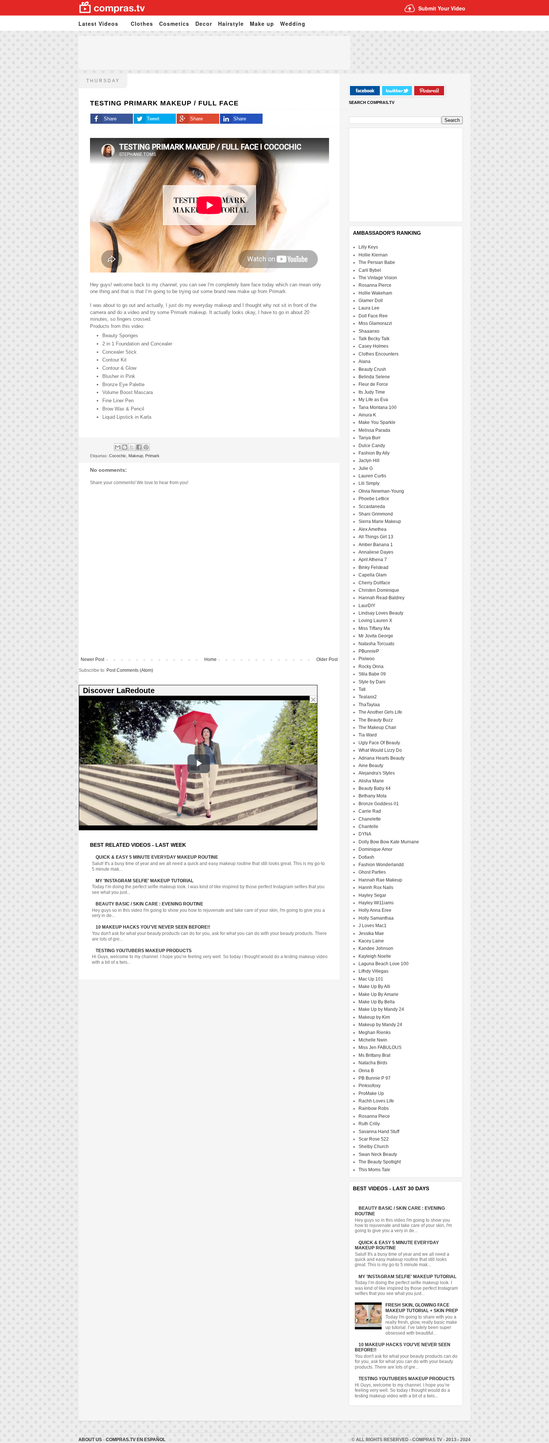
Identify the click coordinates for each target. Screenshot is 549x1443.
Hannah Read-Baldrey (381, 597)
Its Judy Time (372, 392)
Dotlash (366, 857)
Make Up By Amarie (378, 994)
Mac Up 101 (371, 979)
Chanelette (370, 819)
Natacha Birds (373, 1062)
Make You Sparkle (377, 422)
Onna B (366, 1070)
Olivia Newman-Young (381, 491)
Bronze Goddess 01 (379, 803)
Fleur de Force (373, 384)
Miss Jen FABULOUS (380, 1047)
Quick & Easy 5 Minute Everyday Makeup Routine (157, 857)
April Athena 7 (373, 559)
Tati (362, 689)
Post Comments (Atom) (129, 670)
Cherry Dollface (374, 582)
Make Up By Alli (374, 986)
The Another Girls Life (380, 712)
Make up (262, 23)
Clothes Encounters (378, 354)
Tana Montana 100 (378, 407)
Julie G (366, 468)
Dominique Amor (376, 849)
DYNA (365, 834)
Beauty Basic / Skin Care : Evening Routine (149, 904)
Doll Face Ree (373, 316)
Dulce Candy (372, 445)
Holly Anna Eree (375, 910)
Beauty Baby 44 (375, 788)
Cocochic (117, 455)
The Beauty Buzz (376, 720)
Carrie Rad (370, 811)
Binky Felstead (373, 567)
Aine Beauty (371, 765)
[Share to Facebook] (139, 447)
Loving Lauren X (375, 620)
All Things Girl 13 (376, 536)
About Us (90, 1439)
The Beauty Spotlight (380, 1161)
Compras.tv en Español (135, 1439)
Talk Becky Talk (374, 338)
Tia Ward (368, 735)
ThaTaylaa (369, 704)
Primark (152, 455)
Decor (203, 23)
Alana (364, 361)
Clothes (142, 23)
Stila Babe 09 (372, 674)
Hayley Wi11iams (376, 902)
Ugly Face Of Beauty (379, 742)
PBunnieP (369, 651)
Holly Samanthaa (376, 918)
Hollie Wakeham (375, 293)
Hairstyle (231, 23)
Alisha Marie (371, 781)
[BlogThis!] (124, 447)
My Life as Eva (373, 399)
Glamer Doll (371, 300)
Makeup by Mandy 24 (380, 1024)
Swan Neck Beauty (378, 1154)
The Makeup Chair (377, 727)
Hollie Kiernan (373, 255)
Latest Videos (98, 23)
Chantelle (368, 826)
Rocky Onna (371, 666)
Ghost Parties (372, 872)
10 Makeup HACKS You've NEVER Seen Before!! (153, 927)
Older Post (327, 659)
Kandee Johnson (376, 948)
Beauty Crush (372, 369)
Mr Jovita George (376, 636)
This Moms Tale (374, 1169)
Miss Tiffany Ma (374, 628)
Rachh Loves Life (376, 1101)
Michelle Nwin (373, 1040)
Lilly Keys (368, 247)
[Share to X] (132, 447)
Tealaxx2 (368, 696)
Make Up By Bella (377, 1001)
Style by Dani (372, 681)
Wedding (292, 23)
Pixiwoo (367, 658)
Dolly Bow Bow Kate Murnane (389, 841)
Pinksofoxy (370, 1085)
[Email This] (117, 447)
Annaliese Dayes (376, 552)
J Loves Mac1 (373, 925)
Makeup (135, 455)
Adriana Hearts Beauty (381, 758)
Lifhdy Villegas (373, 971)
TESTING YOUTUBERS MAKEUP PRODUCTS (144, 950)
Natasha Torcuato (376, 643)
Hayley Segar (372, 895)
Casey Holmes (373, 346)
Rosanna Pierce (375, 285)
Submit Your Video (441, 8)
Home (210, 659)
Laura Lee (369, 308)
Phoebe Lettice (374, 498)
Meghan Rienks (375, 1032)
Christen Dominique (379, 590)
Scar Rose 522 (374, 1139)
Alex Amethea (373, 529)
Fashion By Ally (374, 453)
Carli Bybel (370, 270)
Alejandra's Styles (377, 773)
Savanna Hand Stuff (379, 1131)
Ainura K (367, 415)
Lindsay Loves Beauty (381, 613)
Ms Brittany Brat (374, 1055)
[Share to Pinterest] (146, 447)
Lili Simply (369, 483)
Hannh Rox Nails (376, 887)
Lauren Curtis (372, 476)
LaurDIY (367, 605)
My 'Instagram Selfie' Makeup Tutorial (144, 880)
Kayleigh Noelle (375, 956)
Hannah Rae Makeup (380, 880)
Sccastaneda (372, 506)
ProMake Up (371, 1093)
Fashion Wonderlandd (381, 864)
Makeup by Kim (374, 1017)
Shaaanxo (369, 331)
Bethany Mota (373, 796)
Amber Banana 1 (376, 544)
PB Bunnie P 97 (375, 1078)
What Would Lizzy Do (380, 750)
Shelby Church (374, 1146)
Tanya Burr (370, 437)
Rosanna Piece (374, 1116)
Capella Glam (373, 575)
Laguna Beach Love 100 (384, 963)
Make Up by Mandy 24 (381, 1009)
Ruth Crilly (369, 1123)
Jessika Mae (371, 933)
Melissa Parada (374, 430)
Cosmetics (174, 23)
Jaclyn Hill (369, 460)
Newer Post (92, 659)
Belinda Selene (374, 376)
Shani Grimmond (376, 514)
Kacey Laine (371, 941)
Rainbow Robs (374, 1108)
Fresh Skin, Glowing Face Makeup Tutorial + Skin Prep (421, 1307)
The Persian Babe (377, 262)
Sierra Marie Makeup (380, 521)
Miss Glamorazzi (375, 323)
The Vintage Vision (378, 277)
